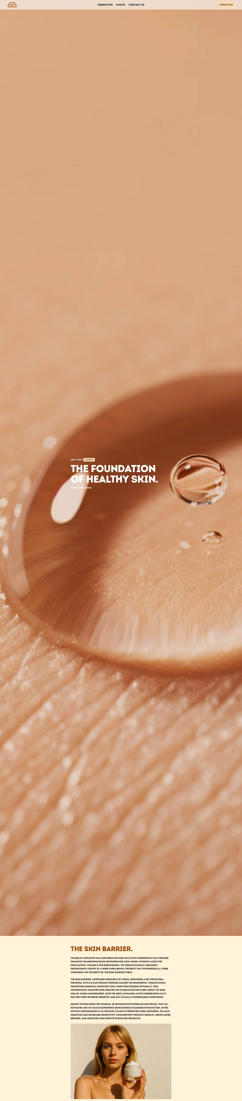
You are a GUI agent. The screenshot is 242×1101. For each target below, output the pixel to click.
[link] (226, 5)
